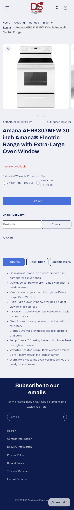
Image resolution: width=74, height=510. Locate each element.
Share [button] (10, 238)
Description (37, 262)
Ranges (34, 22)
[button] (7, 8)
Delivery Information (19, 447)
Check (56, 224)
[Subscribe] (63, 417)
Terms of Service (17, 471)
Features (14, 262)
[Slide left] (29, 116)
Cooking (19, 22)
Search (11, 431)
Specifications (61, 262)
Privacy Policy (15, 455)
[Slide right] (45, 116)
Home (6, 22)
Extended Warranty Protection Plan (24, 176)
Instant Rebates (17, 479)
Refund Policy (15, 463)
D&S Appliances (31, 500)
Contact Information (19, 439)
